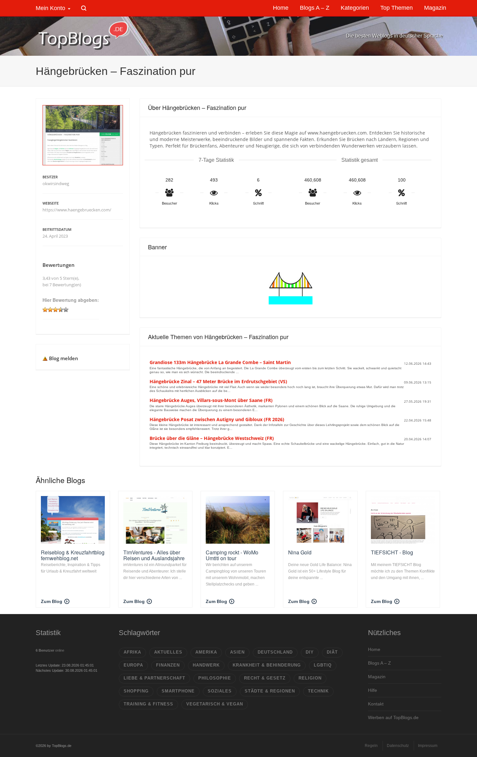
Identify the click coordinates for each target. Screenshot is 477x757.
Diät (332, 652)
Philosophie (214, 678)
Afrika (132, 652)
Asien (237, 652)
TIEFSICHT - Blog (392, 552)
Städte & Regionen (270, 691)
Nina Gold (300, 552)
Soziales (220, 691)
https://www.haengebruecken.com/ (77, 210)
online (50, 650)
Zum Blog (51, 601)
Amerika (206, 652)
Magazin (376, 676)
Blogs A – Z (379, 663)
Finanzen (168, 665)
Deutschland (275, 652)
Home (374, 649)
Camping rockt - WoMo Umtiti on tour (232, 555)
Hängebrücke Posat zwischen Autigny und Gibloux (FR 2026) (217, 419)
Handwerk (206, 665)
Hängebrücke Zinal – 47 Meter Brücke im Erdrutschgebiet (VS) (218, 381)
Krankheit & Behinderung (267, 665)
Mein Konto (50, 8)
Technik (318, 691)
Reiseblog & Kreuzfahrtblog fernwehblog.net (72, 555)
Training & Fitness (148, 704)
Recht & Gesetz (265, 678)
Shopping (136, 691)
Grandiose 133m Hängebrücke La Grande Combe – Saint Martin (220, 362)
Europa (133, 665)
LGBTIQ (323, 665)
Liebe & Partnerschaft (154, 678)
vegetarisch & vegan (214, 704)
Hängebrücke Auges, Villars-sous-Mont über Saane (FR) (211, 400)
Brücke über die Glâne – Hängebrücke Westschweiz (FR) (212, 438)
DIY (310, 652)
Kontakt (376, 703)
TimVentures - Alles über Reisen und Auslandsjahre (154, 555)
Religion (310, 678)
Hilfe (372, 690)
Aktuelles (168, 652)
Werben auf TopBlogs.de (393, 717)
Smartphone (178, 691)
